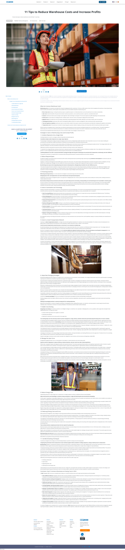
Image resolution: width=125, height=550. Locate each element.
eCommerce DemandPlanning (50, 524)
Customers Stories (62, 521)
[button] (38, 2)
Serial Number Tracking (50, 530)
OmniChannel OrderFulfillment (37, 524)
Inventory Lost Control (50, 534)
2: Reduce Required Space (14, 105)
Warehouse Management (38, 527)
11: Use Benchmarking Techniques (16, 122)
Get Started (85, 530)
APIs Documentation (63, 525)
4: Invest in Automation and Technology (17, 109)
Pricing (66, 2)
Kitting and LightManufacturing (49, 532)
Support (61, 524)
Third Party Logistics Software (38, 521)
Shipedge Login (62, 523)
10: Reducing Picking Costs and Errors (16, 120)
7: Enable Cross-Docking (14, 114)
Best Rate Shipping (50, 525)
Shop (60, 527)
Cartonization (49, 521)
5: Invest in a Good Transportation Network (17, 111)
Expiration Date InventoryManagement (51, 528)
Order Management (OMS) (38, 529)
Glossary (71, 527)
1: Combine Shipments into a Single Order (17, 103)
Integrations (59, 2)
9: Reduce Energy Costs (14, 118)
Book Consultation (22, 133)
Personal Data (72, 523)
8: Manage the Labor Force (15, 116)
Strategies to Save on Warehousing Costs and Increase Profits (18, 101)
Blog (70, 525)
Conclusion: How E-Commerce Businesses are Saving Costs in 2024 (17, 125)
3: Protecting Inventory (14, 107)
